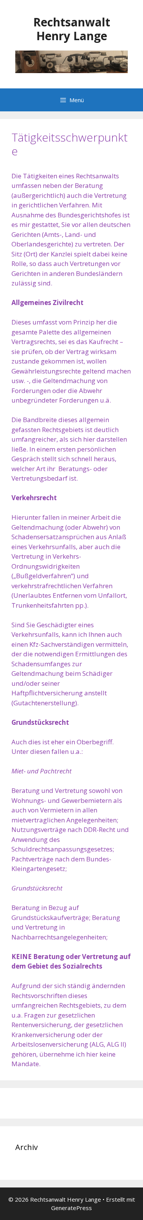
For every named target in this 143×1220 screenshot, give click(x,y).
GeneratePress (71, 1208)
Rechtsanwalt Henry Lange (71, 29)
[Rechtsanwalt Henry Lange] (71, 61)
